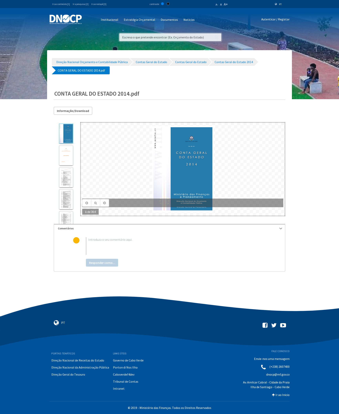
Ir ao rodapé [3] (98, 4)
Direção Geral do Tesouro (68, 374)
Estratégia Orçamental (139, 20)
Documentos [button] (169, 20)
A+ (226, 4)
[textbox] (176, 246)
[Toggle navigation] (87, 20)
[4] (66, 199)
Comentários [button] (66, 228)
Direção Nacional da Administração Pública (80, 367)
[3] (66, 177)
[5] (66, 221)
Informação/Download (73, 111)
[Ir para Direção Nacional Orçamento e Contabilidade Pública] (65, 19)
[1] (66, 133)
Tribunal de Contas (125, 381)
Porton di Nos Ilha (125, 367)
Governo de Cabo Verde (128, 360)
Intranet (119, 388)
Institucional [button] (109, 20)
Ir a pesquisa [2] (80, 4)
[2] (66, 155)
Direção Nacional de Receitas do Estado (77, 360)
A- (217, 4)
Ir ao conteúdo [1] (61, 4)
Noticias (189, 20)
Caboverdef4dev (123, 374)
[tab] (169, 228)
